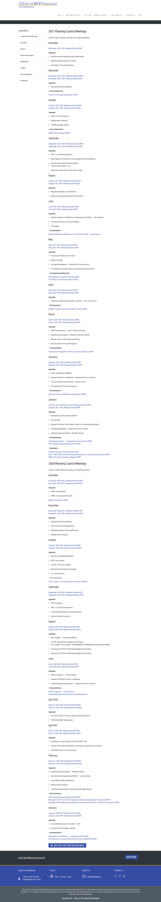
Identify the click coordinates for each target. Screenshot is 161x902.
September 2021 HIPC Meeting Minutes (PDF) (66, 144)
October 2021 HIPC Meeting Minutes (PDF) (65, 105)
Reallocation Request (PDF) (59, 133)
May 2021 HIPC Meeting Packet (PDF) (63, 245)
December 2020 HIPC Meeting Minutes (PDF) (66, 481)
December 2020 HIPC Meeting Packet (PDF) (65, 483)
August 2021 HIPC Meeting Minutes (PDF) (65, 181)
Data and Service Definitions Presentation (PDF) (67, 394)
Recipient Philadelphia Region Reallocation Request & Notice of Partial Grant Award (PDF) (84, 802)
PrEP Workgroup (26, 74)
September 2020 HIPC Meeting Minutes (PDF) (66, 595)
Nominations (24, 62)
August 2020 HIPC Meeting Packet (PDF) (64, 627)
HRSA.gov (88, 894)
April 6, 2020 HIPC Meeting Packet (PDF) (64, 731)
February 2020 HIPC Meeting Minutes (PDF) (65, 764)
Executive (23, 43)
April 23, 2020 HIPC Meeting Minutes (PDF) (65, 708)
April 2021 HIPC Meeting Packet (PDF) (63, 290)
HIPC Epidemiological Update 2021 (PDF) (65, 444)
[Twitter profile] (120, 876)
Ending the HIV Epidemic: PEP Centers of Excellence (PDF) (71, 352)
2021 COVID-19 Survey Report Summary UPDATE (68, 582)
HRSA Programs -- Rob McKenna (61, 692)
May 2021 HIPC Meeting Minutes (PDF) (64, 248)
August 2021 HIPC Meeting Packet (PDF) (64, 184)
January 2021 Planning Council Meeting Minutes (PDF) (70, 405)
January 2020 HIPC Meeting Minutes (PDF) (65, 816)
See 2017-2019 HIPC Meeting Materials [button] (67, 845)
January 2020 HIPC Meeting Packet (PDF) (64, 813)
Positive (23, 68)
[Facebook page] (115, 876)
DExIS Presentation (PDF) (58, 500)
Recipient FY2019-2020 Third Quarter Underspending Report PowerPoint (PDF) (80, 800)
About (59, 16)
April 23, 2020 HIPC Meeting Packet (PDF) (65, 705)
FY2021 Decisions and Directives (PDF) (64, 452)
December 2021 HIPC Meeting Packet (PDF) (65, 48)
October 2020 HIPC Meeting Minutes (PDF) (65, 548)
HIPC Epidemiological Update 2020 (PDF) (65, 797)
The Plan (88, 15)
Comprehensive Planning (28, 36)
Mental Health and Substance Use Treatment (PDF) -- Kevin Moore (75, 234)
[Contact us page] (20, 878)
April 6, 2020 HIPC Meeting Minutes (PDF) (65, 733)
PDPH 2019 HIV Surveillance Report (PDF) (65, 457)
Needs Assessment (27, 55)
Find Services (116, 16)
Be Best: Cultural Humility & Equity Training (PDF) (68, 309)
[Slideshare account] (124, 876)
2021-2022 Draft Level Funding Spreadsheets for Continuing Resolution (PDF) (79, 454)
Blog (140, 15)
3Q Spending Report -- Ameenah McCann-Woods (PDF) (70, 441)
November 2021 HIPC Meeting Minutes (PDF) (66, 76)
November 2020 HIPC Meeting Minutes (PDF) (66, 513)
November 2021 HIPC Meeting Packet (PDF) (65, 79)
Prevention (24, 81)
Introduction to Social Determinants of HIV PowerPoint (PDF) (73, 839)
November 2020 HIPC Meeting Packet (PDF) (65, 511)
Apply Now (131, 857)
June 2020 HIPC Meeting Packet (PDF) (63, 664)
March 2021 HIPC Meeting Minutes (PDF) (64, 322)
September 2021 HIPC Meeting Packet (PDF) (66, 146)
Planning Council (100, 16)
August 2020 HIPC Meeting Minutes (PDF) (65, 629)
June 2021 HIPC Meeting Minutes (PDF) (64, 207)
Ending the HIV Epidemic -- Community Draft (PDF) (68, 836)
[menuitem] (88, 15)
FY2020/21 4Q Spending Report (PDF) (63, 279)
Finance (23, 49)
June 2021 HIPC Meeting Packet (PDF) (63, 209)
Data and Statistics (73, 16)
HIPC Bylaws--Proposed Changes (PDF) (64, 277)
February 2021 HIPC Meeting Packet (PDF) (65, 362)
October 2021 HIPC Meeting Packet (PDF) (65, 108)
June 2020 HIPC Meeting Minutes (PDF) (64, 667)
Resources (130, 16)
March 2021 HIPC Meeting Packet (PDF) (64, 320)
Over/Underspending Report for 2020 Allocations (68, 694)
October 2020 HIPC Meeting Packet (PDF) (65, 545)
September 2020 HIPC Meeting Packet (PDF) (66, 592)
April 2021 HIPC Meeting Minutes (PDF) (64, 293)
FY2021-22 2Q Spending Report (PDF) (63, 95)
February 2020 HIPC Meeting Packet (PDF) (65, 761)
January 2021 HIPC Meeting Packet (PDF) (64, 408)
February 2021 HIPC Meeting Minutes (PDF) (65, 365)
